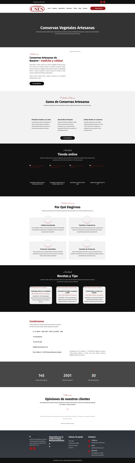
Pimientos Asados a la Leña (41, 120)
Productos (69, 8)
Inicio (49, 8)
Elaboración (61, 8)
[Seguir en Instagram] (104, 2)
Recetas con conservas (44, 293)
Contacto (84, 8)
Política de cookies (73, 445)
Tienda (75, 8)
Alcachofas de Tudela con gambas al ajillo (67, 291)
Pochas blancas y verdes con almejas (94, 291)
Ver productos (37, 83)
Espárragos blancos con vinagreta (41, 291)
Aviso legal (71, 440)
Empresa (54, 8)
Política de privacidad (74, 443)
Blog (80, 8)
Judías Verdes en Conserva (93, 120)
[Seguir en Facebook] (101, 2)
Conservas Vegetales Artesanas (67, 27)
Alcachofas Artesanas (65, 120)
